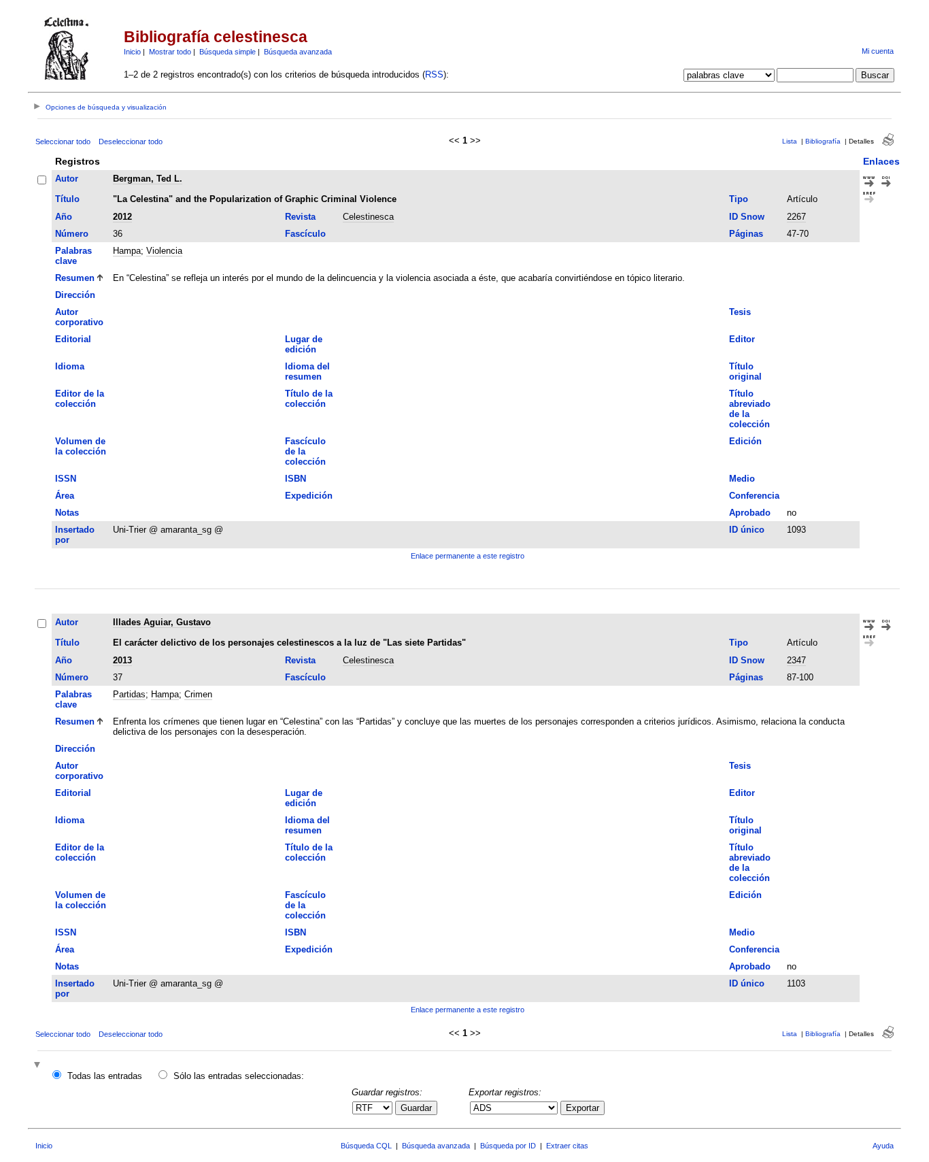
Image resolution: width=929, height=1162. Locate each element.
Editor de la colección (79, 398)
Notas (67, 513)
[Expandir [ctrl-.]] (39, 1065)
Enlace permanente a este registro (467, 556)
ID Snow (746, 217)
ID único (746, 530)
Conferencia (754, 496)
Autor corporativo (79, 317)
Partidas (129, 694)
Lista (789, 141)
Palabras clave (73, 256)
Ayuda (883, 1146)
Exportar (582, 1108)
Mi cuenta (878, 51)
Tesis (740, 312)
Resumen (75, 278)
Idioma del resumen (307, 371)
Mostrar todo (170, 52)
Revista (300, 217)
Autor (66, 178)
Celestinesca (368, 217)
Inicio (132, 52)
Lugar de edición (303, 344)
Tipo (738, 199)
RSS (434, 74)
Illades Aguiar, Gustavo (162, 622)
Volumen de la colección (80, 446)
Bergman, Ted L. (147, 178)
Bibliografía (823, 141)
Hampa (127, 251)
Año (63, 217)
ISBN (295, 479)
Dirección (75, 295)
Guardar (416, 1108)
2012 (122, 217)
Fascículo (305, 234)
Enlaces (881, 161)
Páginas (746, 234)
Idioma (69, 366)
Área (64, 496)
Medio (742, 479)
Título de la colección (309, 398)
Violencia (164, 251)
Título (67, 199)
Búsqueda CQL (366, 1146)
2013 (122, 660)
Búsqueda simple (227, 52)
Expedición (309, 496)
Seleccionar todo (62, 141)
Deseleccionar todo (131, 141)
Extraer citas (567, 1146)
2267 (796, 217)
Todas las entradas (104, 1076)
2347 (796, 660)
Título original (745, 371)
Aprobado (750, 513)
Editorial (73, 339)
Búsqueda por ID (508, 1146)
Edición (745, 441)
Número (71, 234)
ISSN (65, 479)
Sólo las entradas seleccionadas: (238, 1076)
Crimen (198, 694)
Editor (742, 339)
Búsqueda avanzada (298, 52)
